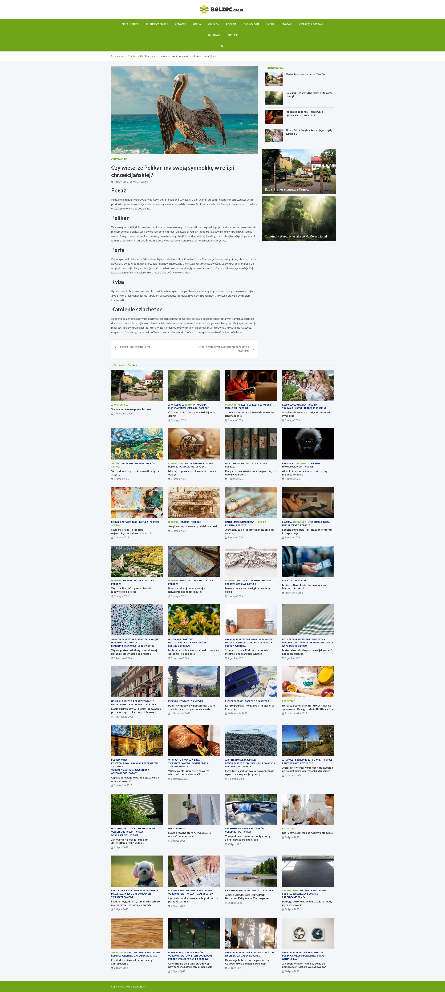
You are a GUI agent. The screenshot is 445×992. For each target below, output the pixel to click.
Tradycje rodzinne (315, 408)
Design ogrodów (234, 763)
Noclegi (116, 701)
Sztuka (115, 467)
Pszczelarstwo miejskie (182, 643)
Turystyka (149, 704)
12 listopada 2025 (181, 713)
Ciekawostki (119, 159)
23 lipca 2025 (121, 968)
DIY (284, 639)
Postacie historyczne (192, 467)
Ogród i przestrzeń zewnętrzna (306, 639)
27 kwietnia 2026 (123, 413)
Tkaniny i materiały (321, 643)
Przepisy (213, 24)
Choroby (173, 760)
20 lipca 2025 (292, 971)
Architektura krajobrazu (240, 760)
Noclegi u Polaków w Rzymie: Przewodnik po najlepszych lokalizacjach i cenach (136, 710)
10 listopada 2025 (237, 713)
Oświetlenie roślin (122, 832)
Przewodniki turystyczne (126, 704)
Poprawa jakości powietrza (299, 956)
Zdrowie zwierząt (190, 760)
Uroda (270, 24)
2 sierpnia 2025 (236, 778)
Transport (299, 580)
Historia (190, 405)
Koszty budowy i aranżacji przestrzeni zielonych (134, 765)
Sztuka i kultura (246, 584)
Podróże (180, 24)
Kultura (201, 405)
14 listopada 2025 (124, 716)
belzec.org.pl (138, 986)
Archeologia (176, 405)
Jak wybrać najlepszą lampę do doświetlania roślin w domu (129, 841)
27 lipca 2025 (178, 906)
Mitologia (231, 408)
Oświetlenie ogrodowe (142, 828)
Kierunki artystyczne (124, 522)
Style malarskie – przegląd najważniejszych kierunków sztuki (131, 531)
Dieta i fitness (130, 24)
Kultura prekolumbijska (182, 408)
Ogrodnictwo (119, 643)
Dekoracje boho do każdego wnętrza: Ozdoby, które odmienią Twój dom (247, 961)
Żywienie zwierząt (178, 766)
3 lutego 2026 (178, 420)
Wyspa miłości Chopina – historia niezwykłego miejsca (131, 590)
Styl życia (268, 952)
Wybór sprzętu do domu (125, 835)
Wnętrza (240, 646)
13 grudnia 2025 (123, 658)
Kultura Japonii (261, 405)
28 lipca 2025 (292, 837)
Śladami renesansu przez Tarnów (305, 74)
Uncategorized (177, 828)
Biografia (128, 463)
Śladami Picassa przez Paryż (135, 346)
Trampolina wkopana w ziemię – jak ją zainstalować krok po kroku (247, 838)
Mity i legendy (290, 525)
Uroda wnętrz (146, 646)
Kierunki (173, 701)
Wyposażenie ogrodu (294, 646)
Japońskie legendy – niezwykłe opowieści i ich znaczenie (304, 113)
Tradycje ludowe (292, 408)
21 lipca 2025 (235, 968)
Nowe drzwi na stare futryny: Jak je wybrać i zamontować (189, 834)
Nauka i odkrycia (292, 467)
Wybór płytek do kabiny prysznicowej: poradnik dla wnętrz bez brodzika (134, 652)
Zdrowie (287, 24)
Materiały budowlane (199, 890)
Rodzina (231, 24)
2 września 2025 (123, 785)
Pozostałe (214, 35)
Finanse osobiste (157, 24)
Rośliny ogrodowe (179, 646)
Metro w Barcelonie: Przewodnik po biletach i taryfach (304, 586)
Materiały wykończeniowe (241, 643)
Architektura (119, 405)
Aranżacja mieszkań (123, 639)
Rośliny (203, 643)
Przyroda (253, 890)
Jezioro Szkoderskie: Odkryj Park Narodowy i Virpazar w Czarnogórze (247, 896)
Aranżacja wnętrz (148, 639)
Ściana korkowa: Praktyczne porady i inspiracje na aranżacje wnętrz (247, 652)
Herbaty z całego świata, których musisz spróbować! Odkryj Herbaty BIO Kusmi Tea (308, 707)
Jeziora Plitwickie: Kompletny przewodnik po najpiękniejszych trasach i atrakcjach (307, 769)
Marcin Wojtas (140, 182)
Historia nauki (193, 463)
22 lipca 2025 (178, 971)
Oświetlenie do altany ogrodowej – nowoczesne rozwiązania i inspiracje (190, 965)
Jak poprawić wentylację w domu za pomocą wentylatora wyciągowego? (304, 965)
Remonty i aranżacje (123, 646)
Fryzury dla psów (121, 890)
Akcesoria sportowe (237, 828)
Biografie (287, 463)
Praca (197, 24)
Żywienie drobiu (201, 763)
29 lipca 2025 (235, 844)
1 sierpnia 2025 (293, 775)
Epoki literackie (234, 463)
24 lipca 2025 (292, 909)
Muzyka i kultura (144, 580)
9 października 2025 (296, 713)
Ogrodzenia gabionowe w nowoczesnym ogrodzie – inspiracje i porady (249, 772)
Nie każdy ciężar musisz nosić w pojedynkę (307, 832)
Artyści (115, 463)
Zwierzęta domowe (311, 24)
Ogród (172, 639)
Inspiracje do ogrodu (263, 763)
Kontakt (233, 35)
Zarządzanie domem (294, 897)
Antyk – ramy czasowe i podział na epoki (192, 526)
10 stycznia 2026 (294, 593)
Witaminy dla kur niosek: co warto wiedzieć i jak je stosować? (188, 772)
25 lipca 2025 (235, 902)
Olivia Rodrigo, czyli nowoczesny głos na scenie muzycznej (223, 348)
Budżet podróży (234, 701)
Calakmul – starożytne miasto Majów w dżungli (296, 236)
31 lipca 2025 (121, 847)
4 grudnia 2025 (236, 658)
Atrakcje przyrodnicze (296, 760)
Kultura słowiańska (294, 405)
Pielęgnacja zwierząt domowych (131, 894)
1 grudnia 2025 (293, 658)
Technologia (251, 24)
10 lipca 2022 (121, 182)
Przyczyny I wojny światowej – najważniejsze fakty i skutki (186, 590)
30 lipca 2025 (178, 840)
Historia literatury (248, 580)
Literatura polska (319, 522)
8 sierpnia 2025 (179, 778)
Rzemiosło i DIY (204, 894)
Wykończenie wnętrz (305, 894)
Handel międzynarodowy (239, 522)
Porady (133, 643)
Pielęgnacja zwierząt (147, 890)
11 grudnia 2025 (180, 658)
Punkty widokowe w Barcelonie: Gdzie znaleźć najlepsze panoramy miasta (191, 707)
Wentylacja (289, 959)
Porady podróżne (143, 701)
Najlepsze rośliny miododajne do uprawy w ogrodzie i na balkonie (194, 652)
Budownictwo (119, 760)
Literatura (299, 522)
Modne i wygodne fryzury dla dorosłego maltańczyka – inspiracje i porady (135, 903)
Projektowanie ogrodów (193, 959)
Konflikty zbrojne (191, 580)
